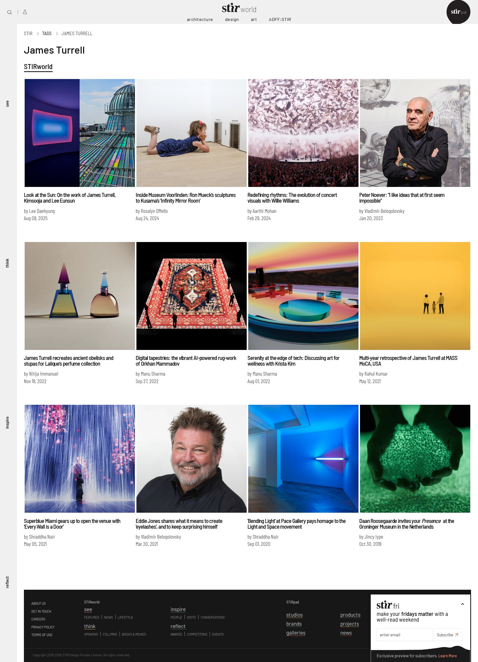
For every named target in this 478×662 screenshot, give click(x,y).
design (232, 19)
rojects (349, 623)
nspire (178, 609)
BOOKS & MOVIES (134, 634)
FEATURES (91, 617)
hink (89, 626)
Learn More (447, 656)
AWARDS (176, 634)
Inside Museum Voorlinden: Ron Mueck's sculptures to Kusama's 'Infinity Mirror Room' (186, 197)
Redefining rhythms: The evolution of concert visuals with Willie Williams (292, 197)
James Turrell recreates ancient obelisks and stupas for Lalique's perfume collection (68, 360)
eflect (178, 626)
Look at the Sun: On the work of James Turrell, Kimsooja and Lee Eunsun (69, 197)
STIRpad (292, 601)
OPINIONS (91, 634)
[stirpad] (461, 12)
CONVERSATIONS (213, 617)
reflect (7, 582)
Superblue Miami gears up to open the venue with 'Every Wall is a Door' (72, 523)
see (7, 103)
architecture (200, 19)
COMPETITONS (197, 634)
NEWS (108, 617)
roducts (350, 614)
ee (88, 609)
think (7, 263)
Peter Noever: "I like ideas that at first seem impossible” (401, 197)
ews (346, 632)
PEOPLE (176, 617)
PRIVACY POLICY (43, 627)
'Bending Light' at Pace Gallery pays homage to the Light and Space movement (296, 523)
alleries (295, 632)
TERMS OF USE (42, 635)
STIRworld (38, 66)
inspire (7, 423)
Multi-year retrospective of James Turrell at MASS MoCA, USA (408, 360)
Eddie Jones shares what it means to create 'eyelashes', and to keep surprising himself (179, 523)
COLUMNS (110, 634)
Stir (28, 33)
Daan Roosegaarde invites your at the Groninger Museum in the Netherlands (406, 523)
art (254, 19)
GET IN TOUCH (41, 611)
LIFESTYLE (125, 617)
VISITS (191, 617)
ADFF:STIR (280, 19)
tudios (294, 614)
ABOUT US (38, 603)
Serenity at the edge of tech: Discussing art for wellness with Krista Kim (293, 360)
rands (294, 623)
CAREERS (38, 619)
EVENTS (218, 634)
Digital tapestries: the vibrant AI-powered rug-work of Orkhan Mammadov (186, 360)
